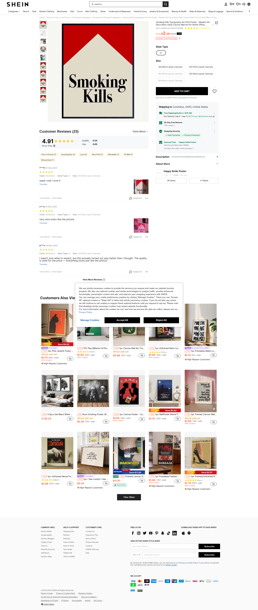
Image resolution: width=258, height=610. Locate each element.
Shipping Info (68, 531)
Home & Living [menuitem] (140, 11)
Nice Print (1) (97, 154)
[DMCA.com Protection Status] (139, 591)
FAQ (87, 553)
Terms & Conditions (89, 597)
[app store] (183, 534)
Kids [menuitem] (72, 11)
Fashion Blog (46, 557)
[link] (231, 4)
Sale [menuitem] (34, 11)
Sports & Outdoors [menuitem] (234, 11)
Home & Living (52, 17)
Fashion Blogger (47, 539)
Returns (66, 535)
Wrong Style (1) (47, 160)
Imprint (87, 601)
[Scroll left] (246, 11)
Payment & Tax (92, 535)
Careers (44, 546)
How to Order (68, 542)
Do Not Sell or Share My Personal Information (59, 597)
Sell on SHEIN (69, 557)
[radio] (161, 52)
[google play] (189, 534)
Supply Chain (46, 542)
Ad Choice (98, 601)
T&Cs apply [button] (169, 125)
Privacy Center (47, 593)
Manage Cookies (85, 593)
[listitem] (57, 334)
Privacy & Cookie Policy (188, 563)
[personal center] (226, 4)
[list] (154, 533)
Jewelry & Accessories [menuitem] (159, 11)
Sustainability (46, 535)
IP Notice (65, 601)
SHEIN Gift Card (92, 549)
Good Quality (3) (68, 154)
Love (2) (83, 154)
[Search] (166, 4)
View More (129, 497)
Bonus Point (91, 539)
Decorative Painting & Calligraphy (107, 17)
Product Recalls (92, 542)
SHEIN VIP (67, 553)
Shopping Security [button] (172, 131)
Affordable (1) (113, 154)
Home (41, 17)
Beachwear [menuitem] (62, 11)
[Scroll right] (249, 11)
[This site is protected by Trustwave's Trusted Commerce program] (132, 591)
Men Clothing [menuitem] (91, 11)
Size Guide (67, 549)
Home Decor (65, 17)
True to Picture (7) (48, 154)
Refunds (66, 539)
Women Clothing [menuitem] (46, 11)
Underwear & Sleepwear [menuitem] (120, 11)
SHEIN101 (45, 553)
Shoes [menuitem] (103, 11)
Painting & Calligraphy (81, 17)
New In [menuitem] (26, 11)
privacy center (171, 565)
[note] (57, 344)
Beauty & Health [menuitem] (179, 11)
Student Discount (48, 549)
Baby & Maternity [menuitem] (197, 11)
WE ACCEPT (135, 576)
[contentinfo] (175, 583)
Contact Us (90, 531)
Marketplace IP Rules (49, 601)
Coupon (89, 546)
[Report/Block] (146, 198)
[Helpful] (130, 198)
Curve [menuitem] (79, 11)
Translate (43, 184)
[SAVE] (215, 91)
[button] (244, 4)
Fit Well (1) (128, 154)
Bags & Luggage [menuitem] (215, 11)
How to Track (68, 546)
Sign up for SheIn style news (145, 541)
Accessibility (77, 601)
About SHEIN (46, 531)
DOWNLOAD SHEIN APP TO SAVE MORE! (199, 527)
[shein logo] (17, 4)
